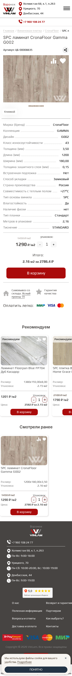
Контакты (52, 626)
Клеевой (9, 111)
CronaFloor (52, 30)
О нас (15, 602)
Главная (8, 30)
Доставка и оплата (24, 626)
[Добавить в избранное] (44, 340)
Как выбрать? (55, 618)
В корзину (36, 273)
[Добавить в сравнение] (38, 340)
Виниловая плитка (29, 30)
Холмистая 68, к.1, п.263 (39, 3)
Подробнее (24, 662)
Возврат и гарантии (59, 602)
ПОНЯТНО (36, 669)
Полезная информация (27, 610)
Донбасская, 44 (33, 13)
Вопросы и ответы (23, 618)
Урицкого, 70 (31, 8)
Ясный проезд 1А (21, 295)
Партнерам (53, 610)
